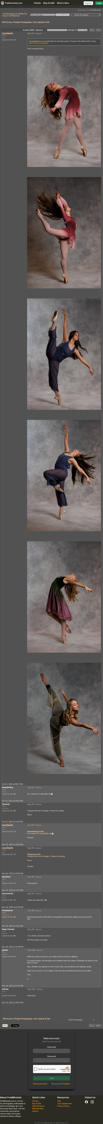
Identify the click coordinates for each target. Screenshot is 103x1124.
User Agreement (64, 1103)
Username (51, 1047)
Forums (35, 1101)
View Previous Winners (38, 43)
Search (35, 1111)
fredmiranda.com (13, 3)
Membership (37, 1108)
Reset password (40, 1083)
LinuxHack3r (7, 33)
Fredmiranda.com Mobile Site (15, 14)
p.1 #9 (31, 929)
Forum (37, 3)
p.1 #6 (31, 877)
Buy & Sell (48, 3)
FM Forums (7, 22)
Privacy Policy (63, 1106)
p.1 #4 (31, 825)
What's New (63, 3)
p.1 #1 (31, 33)
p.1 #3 (31, 804)
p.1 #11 (32, 989)
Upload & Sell (7, 40)
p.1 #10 (32, 950)
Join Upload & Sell (41, 22)
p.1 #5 (31, 848)
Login (99, 3)
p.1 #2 (31, 787)
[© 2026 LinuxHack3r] (64, 111)
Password (51, 1056)
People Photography (23, 22)
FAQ (59, 1101)
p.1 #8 (31, 910)
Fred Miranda (95, 10)
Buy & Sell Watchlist (11, 16)
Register (88, 3)
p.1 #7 (31, 894)
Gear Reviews (38, 1106)
